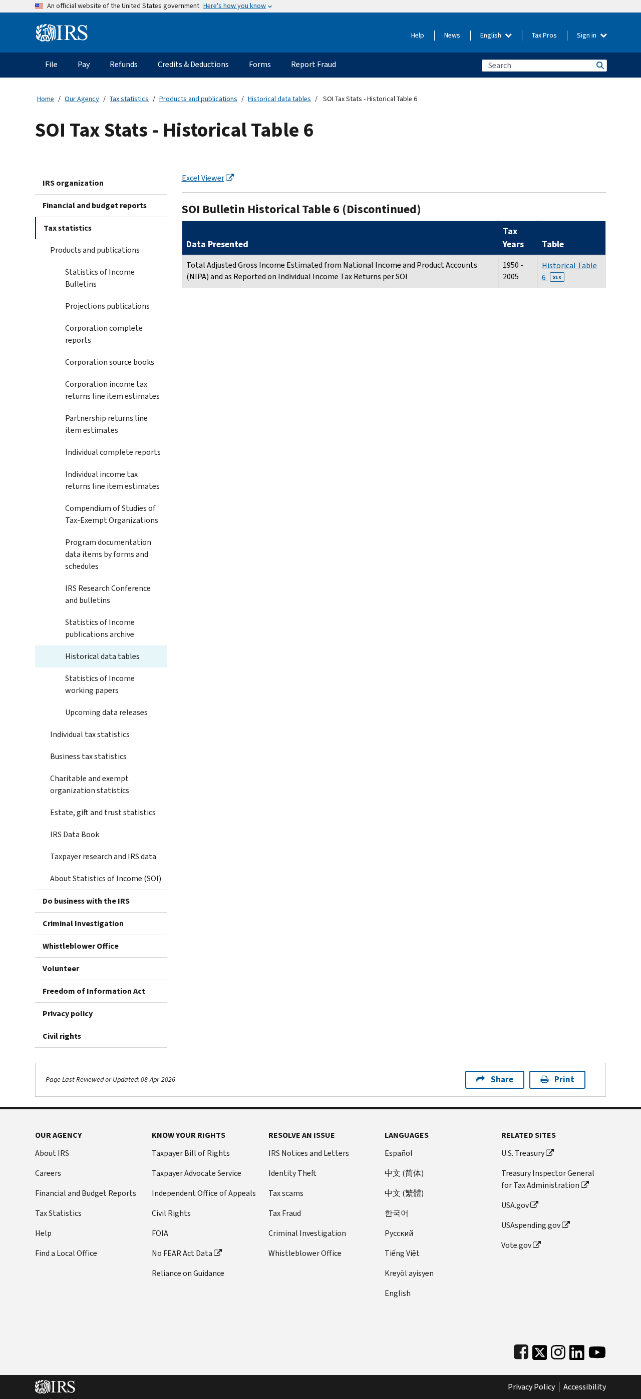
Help (417, 35)
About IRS (52, 1153)
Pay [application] (84, 64)
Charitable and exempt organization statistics (89, 784)
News (452, 35)
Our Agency (82, 99)
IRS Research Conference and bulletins (108, 594)
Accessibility (584, 1387)
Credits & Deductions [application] (193, 64)
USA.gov (515, 1205)
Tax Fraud (284, 1213)
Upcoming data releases (106, 712)
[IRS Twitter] (539, 1350)
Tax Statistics (58, 1213)
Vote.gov (516, 1245)
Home (45, 99)
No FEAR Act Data (182, 1253)
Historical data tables (279, 99)
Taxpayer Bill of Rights (191, 1153)
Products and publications (198, 99)
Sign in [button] (587, 35)
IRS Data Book (74, 834)
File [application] (51, 64)
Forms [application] (260, 64)
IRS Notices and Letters (308, 1153)
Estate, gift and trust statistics (103, 812)
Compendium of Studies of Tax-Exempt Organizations (111, 514)
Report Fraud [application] (313, 64)
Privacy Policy (531, 1387)
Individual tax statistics (90, 734)
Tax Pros (544, 35)
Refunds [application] (124, 64)
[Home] (62, 29)
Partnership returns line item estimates (106, 424)
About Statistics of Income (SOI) (105, 878)
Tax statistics (129, 99)
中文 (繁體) (404, 1193)
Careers (48, 1173)
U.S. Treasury (522, 1153)
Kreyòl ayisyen (409, 1273)
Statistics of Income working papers (100, 684)
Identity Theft (292, 1173)
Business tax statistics (88, 756)
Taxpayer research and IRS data (103, 856)
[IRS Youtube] (597, 1350)
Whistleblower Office (81, 946)
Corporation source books (109, 362)
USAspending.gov (530, 1225)
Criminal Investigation (83, 923)
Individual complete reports (113, 452)
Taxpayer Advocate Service (196, 1173)
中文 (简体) (404, 1173)
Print (564, 1079)
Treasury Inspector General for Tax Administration (547, 1179)
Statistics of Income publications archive (100, 628)
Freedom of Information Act (94, 991)
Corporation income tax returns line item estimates (112, 390)
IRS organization (73, 183)
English (491, 35)
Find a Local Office (66, 1253)
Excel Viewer (203, 178)
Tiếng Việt (402, 1253)
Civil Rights (171, 1213)
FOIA (160, 1233)
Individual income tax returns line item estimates (112, 480)
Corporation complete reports (104, 334)
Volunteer (61, 968)
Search (599, 65)
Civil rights (62, 1036)
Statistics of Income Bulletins (100, 278)
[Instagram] (558, 1350)
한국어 (397, 1213)
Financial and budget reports (95, 205)
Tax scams (285, 1193)
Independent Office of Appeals (204, 1193)
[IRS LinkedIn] (576, 1350)
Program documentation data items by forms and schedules (108, 554)
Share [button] (502, 1079)
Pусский (399, 1233)
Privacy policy (68, 1013)
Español (399, 1153)
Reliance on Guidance (188, 1273)
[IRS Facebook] (521, 1350)
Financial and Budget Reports (85, 1193)
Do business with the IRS (86, 901)
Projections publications (107, 306)
